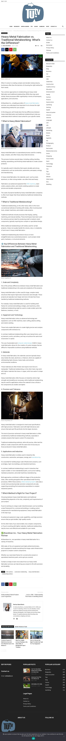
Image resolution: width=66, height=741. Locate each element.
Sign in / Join (4, 1)
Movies (48, 133)
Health (48, 110)
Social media (50, 158)
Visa (47, 182)
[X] (7, 49)
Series (48, 153)
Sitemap (48, 50)
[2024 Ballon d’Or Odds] (26, 685)
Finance (48, 99)
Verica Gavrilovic (7, 45)
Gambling (42, 26)
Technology (49, 164)
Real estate (49, 148)
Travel (48, 174)
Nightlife (48, 138)
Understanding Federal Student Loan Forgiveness (10, 595)
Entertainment (50, 92)
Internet (48, 117)
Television (49, 166)
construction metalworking (21, 571)
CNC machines (31, 184)
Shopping (49, 156)
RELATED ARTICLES (7, 626)
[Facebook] (3, 49)
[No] (64, 736)
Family (48, 94)
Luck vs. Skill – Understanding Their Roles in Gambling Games (34, 595)
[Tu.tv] (33, 13)
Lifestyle (48, 128)
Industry (48, 115)
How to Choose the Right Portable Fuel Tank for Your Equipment (36, 642)
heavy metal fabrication (32, 103)
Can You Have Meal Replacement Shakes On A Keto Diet (36, 670)
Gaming (48, 107)
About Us (48, 37)
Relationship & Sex (51, 151)
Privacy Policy (50, 48)
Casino (36, 26)
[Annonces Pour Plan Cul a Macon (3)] (26, 678)
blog (47, 69)
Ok (33, 738)
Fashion (48, 97)
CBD (47, 79)
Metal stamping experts (28, 482)
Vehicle (48, 176)
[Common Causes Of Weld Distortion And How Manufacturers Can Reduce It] (7, 634)
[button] (63, 26)
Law (47, 122)
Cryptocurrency (50, 87)
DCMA (48, 42)
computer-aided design (25, 343)
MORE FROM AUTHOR (21, 626)
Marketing (49, 130)
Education (49, 89)
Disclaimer (49, 45)
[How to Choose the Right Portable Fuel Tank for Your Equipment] (36, 634)
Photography (50, 143)
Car (47, 74)
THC (47, 169)
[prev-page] (2, 651)
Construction (9, 30)
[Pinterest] (11, 49)
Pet (47, 140)
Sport (47, 26)
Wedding (48, 184)
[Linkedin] (17, 619)
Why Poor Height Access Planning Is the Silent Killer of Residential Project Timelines (21, 644)
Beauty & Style (50, 63)
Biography (17, 26)
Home (11, 26)
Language (49, 120)
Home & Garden (25, 26)
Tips (32, 26)
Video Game (49, 179)
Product (48, 146)
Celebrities (49, 81)
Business (48, 71)
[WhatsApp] (14, 49)
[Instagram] (14, 619)
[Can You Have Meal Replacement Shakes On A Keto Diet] (26, 670)
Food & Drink (50, 102)
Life (47, 125)
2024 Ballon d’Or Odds (36, 684)
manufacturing (36, 457)
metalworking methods (7, 573)
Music (48, 135)
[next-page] (5, 651)
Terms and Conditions (52, 53)
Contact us (54, 26)
